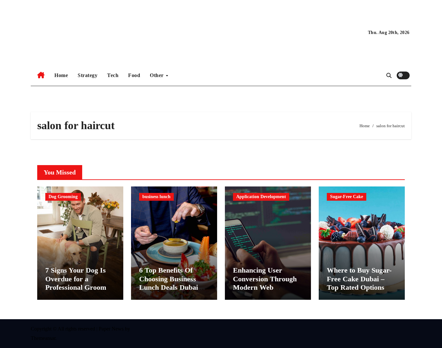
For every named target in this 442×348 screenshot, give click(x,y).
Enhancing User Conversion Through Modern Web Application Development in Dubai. (268, 287)
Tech (112, 75)
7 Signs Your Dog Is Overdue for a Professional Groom (75, 278)
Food (134, 75)
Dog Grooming (63, 196)
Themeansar (43, 338)
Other (157, 75)
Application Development (261, 196)
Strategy (87, 75)
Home (61, 75)
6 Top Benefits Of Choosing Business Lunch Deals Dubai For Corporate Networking (168, 287)
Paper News (111, 328)
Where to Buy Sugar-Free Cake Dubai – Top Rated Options (359, 278)
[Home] (41, 75)
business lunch (156, 196)
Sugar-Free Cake (346, 196)
